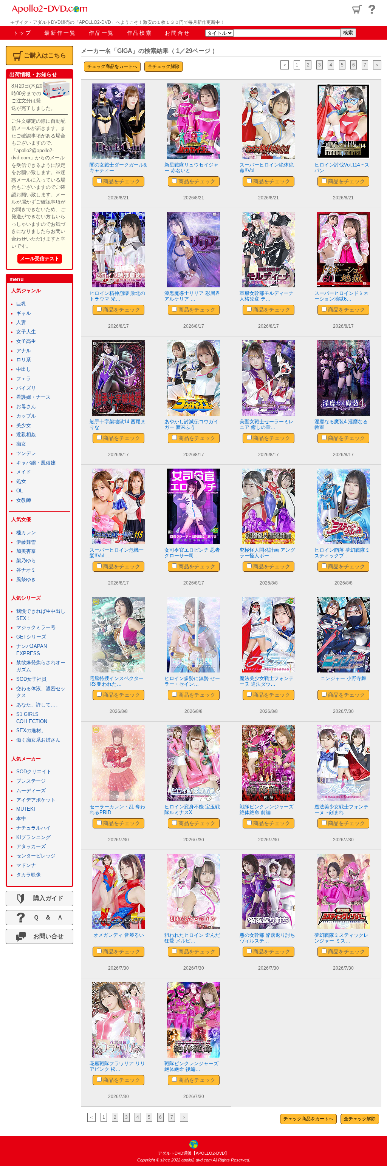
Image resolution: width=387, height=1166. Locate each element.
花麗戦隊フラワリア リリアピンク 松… (117, 1066)
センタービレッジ (36, 856)
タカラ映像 (28, 875)
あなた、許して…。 (38, 705)
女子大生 (26, 332)
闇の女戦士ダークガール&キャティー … (118, 168)
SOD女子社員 (31, 679)
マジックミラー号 (36, 627)
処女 (21, 481)
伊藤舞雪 (26, 542)
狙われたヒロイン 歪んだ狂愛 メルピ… (192, 938)
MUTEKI (25, 809)
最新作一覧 (60, 33)
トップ (22, 33)
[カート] (357, 9)
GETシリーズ (31, 637)
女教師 (23, 500)
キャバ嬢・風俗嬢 (36, 463)
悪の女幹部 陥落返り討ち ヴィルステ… (267, 938)
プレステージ (31, 781)
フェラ (23, 378)
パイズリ (26, 388)
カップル (26, 416)
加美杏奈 (26, 551)
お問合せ (177, 33)
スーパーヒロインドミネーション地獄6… (341, 296)
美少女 (23, 425)
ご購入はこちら (45, 55)
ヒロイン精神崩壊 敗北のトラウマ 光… (117, 296)
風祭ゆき (26, 579)
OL (19, 491)
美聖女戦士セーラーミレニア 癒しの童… (267, 424)
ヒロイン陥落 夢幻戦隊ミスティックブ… (342, 553)
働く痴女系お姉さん (38, 740)
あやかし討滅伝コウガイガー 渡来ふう (191, 424)
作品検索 (139, 33)
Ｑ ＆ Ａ (45, 917)
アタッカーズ (31, 846)
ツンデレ (26, 453)
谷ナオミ (26, 570)
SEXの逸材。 (31, 730)
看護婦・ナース (33, 397)
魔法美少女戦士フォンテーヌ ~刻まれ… (341, 810)
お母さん (26, 406)
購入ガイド (45, 898)
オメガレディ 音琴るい (118, 935)
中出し (23, 369)
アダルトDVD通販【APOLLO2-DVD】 (193, 1153)
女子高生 (26, 341)
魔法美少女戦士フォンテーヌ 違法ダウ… (267, 681)
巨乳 (21, 304)
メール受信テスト (39, 258)
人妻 (21, 322)
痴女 (21, 444)
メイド (23, 472)
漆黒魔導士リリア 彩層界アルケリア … (192, 296)
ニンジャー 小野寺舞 (343, 678)
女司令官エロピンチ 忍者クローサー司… (192, 553)
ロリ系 (23, 359)
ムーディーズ (31, 790)
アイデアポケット (36, 800)
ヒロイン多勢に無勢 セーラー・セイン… (192, 681)
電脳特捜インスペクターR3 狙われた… (117, 681)
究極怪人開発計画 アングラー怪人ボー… (267, 553)
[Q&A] (371, 9)
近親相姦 (26, 434)
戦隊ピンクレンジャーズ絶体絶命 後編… (191, 1066)
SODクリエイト (33, 771)
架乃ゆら (26, 560)
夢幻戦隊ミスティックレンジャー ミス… (341, 938)
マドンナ (26, 865)
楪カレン (26, 532)
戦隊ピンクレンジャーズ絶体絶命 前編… (267, 810)
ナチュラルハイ (33, 828)
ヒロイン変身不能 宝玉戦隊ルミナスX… (192, 810)
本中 (21, 818)
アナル (23, 350)
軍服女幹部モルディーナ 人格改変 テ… (267, 296)
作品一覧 (101, 33)
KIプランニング (33, 837)
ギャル (23, 313)
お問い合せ (45, 936)
